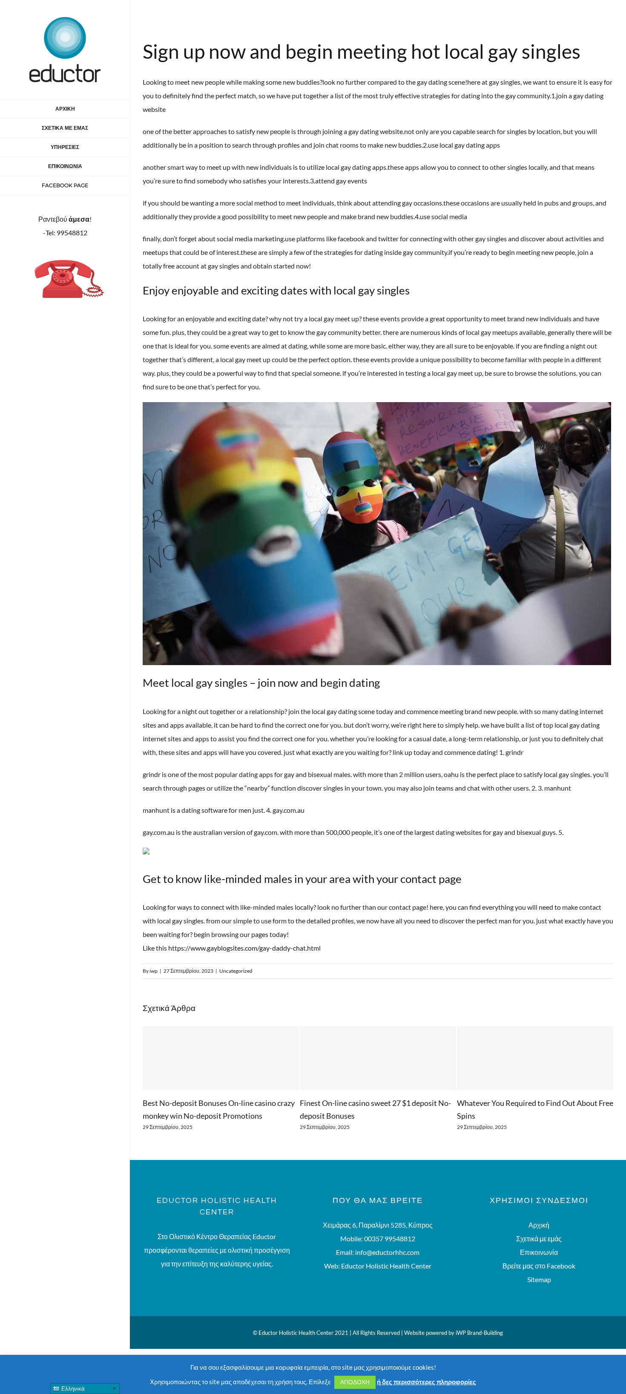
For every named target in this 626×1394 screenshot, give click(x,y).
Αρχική (538, 1238)
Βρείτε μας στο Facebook (539, 1278)
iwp (153, 971)
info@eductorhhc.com (387, 1265)
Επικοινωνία (539, 1265)
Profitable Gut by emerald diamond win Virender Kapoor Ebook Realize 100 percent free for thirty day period (529, 1115)
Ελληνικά (72, 1388)
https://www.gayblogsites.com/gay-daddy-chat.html (244, 948)
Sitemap (539, 1292)
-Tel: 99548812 (65, 233)
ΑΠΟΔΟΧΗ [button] (355, 1381)
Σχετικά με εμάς (539, 1251)
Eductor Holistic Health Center (386, 1278)
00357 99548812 (389, 1251)
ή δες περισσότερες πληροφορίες (426, 1381)
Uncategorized (236, 971)
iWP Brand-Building (479, 1345)
